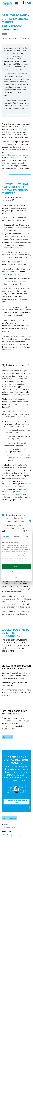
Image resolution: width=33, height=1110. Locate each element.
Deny (16, 577)
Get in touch (7, 737)
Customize (15, 572)
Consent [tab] (6, 536)
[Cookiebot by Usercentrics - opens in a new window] (23, 531)
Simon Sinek (14, 274)
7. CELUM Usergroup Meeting (11, 835)
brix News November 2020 (10, 828)
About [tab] (27, 536)
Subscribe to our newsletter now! (16, 801)
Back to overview (9, 818)
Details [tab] (16, 536)
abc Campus (25, 127)
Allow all (16, 566)
